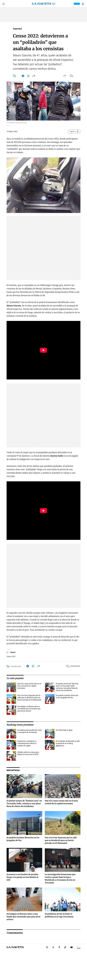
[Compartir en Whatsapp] (28, 76)
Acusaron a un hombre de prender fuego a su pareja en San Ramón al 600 (22, 877)
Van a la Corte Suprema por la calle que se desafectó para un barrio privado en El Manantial (29, 697)
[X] (53, 947)
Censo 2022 (11, 656)
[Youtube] (71, 947)
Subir (78, 948)
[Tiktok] (65, 947)
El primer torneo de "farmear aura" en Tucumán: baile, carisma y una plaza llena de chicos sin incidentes (24, 803)
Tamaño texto (16, 666)
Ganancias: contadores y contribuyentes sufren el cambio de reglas (26, 743)
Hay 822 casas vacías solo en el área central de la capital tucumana (29, 686)
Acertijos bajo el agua (64, 730)
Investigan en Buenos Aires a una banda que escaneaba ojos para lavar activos (28, 708)
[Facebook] (59, 947)
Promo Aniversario (77, 4)
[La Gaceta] (43, 3)
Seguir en (73, 131)
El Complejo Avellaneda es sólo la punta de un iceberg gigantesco (68, 743)
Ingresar (83, 4)
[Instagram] (47, 947)
